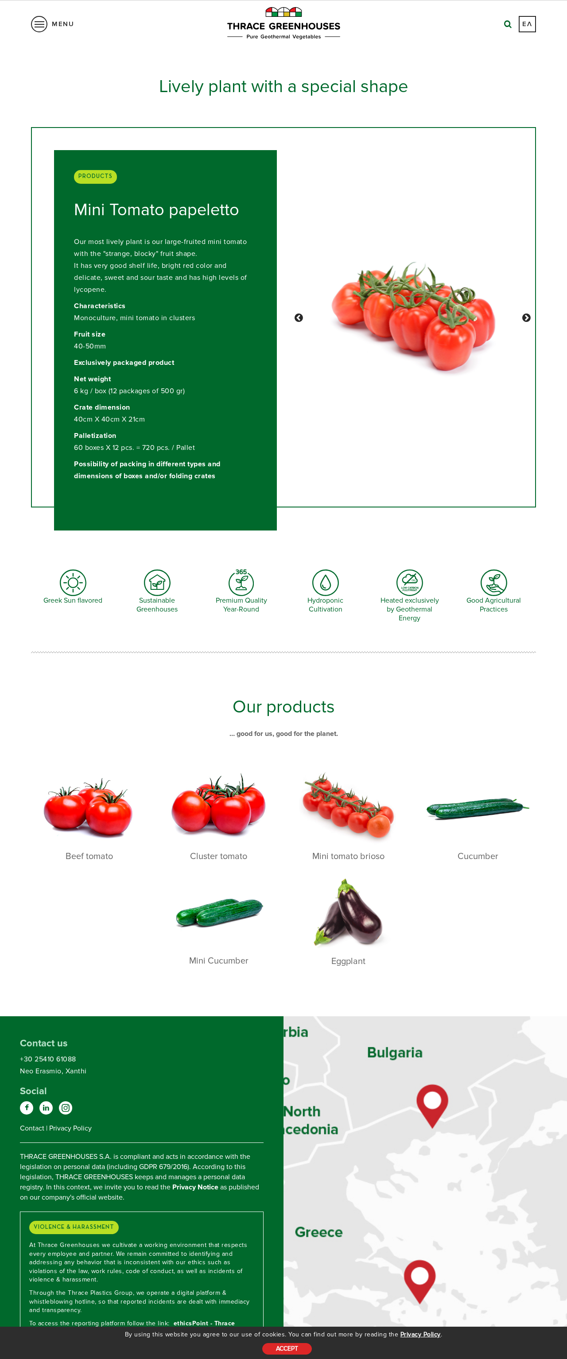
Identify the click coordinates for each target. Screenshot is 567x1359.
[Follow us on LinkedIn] (46, 1108)
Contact (32, 1128)
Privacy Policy (420, 1334)
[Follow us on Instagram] (65, 1108)
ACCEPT (287, 1348)
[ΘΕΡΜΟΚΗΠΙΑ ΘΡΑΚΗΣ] (433, 1107)
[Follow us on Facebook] (26, 1108)
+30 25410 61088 (48, 1059)
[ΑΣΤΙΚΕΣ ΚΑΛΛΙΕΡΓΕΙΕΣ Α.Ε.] (420, 1278)
